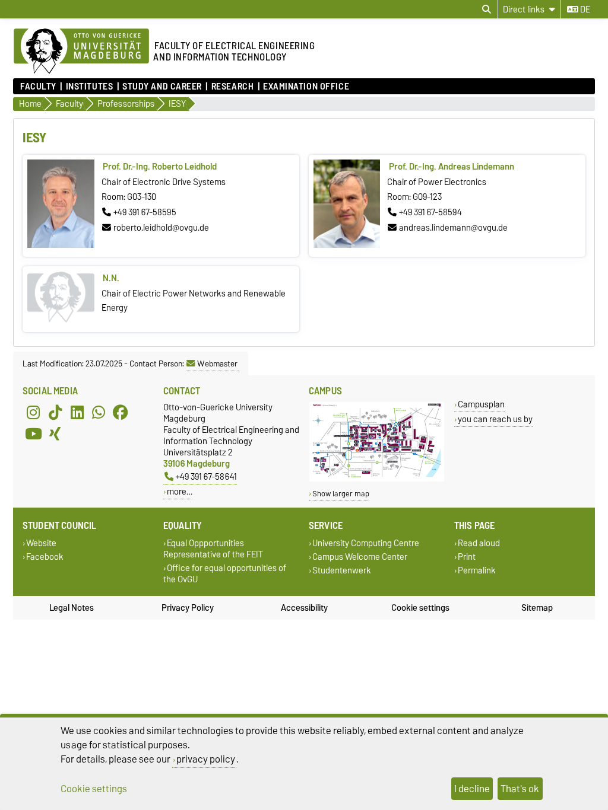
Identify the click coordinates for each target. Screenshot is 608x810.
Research (232, 86)
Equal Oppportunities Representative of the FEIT (213, 548)
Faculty (38, 86)
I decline (472, 788)
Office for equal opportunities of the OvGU (224, 574)
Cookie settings (420, 608)
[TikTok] (55, 412)
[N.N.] (60, 320)
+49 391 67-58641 (206, 476)
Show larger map (340, 493)
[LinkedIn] (77, 412)
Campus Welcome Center (359, 557)
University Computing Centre (365, 543)
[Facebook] (120, 412)
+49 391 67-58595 (144, 212)
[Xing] (55, 433)
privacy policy (205, 759)
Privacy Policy (188, 608)
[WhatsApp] (98, 412)
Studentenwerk (341, 571)
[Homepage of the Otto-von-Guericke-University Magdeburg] (81, 51)
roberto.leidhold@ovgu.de (161, 228)
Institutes (89, 86)
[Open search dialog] (486, 9)
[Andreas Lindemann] (347, 245)
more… (179, 491)
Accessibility (304, 608)
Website (41, 543)
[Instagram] (33, 412)
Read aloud (479, 543)
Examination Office (306, 86)
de (584, 9)
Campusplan (481, 404)
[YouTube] (33, 433)
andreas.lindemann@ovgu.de (453, 228)
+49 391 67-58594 (430, 212)
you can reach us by (495, 419)
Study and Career (162, 86)
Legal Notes (71, 608)
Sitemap (537, 608)
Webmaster (217, 363)
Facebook (45, 557)
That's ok (520, 788)
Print (467, 557)
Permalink (477, 571)
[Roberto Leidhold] (60, 245)
